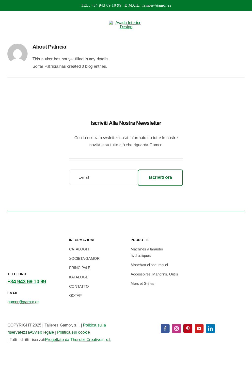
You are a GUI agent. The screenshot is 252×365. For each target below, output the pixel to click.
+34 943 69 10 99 (106, 5)
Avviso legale (42, 332)
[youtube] (199, 328)
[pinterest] (187, 328)
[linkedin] (210, 328)
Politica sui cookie (73, 332)
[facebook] (165, 328)
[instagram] (176, 328)
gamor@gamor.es (156, 5)
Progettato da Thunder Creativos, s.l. (78, 339)
